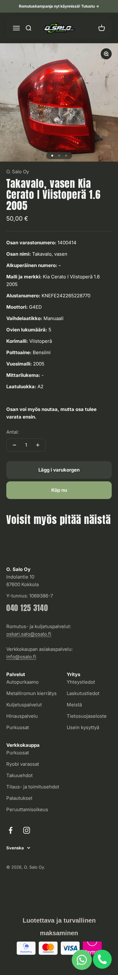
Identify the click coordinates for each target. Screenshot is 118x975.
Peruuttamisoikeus (27, 809)
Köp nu (59, 490)
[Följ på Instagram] (26, 830)
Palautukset (19, 798)
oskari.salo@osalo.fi (28, 634)
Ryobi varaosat (22, 764)
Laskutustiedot (83, 693)
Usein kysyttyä (83, 727)
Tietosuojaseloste (87, 716)
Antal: (12, 432)
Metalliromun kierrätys (31, 693)
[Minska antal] (14, 445)
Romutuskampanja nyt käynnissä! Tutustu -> (59, 6)
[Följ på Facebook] (10, 830)
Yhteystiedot (81, 682)
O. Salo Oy (17, 172)
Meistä (74, 705)
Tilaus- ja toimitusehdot (32, 787)
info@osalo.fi (21, 657)
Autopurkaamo (22, 682)
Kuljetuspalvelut (24, 705)
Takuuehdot (19, 775)
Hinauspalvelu (22, 716)
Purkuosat (17, 727)
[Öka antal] (38, 445)
